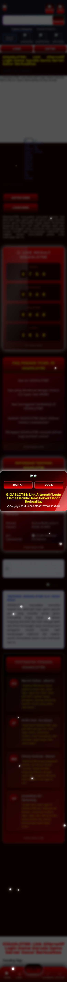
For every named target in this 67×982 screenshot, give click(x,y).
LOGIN (49, 484)
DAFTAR (18, 484)
